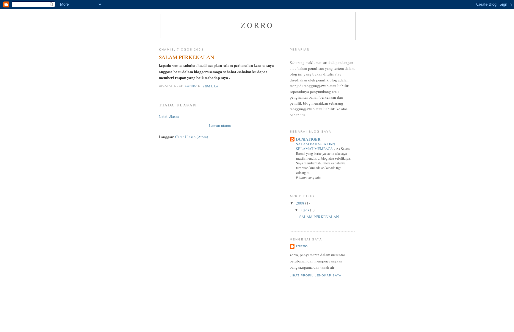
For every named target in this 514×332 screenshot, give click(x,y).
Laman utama (220, 125)
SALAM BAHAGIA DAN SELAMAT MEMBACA (315, 146)
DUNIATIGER (308, 139)
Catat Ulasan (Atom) (191, 136)
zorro (257, 25)
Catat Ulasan (169, 116)
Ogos (305, 210)
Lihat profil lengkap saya (315, 275)
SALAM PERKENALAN (319, 216)
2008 (300, 203)
